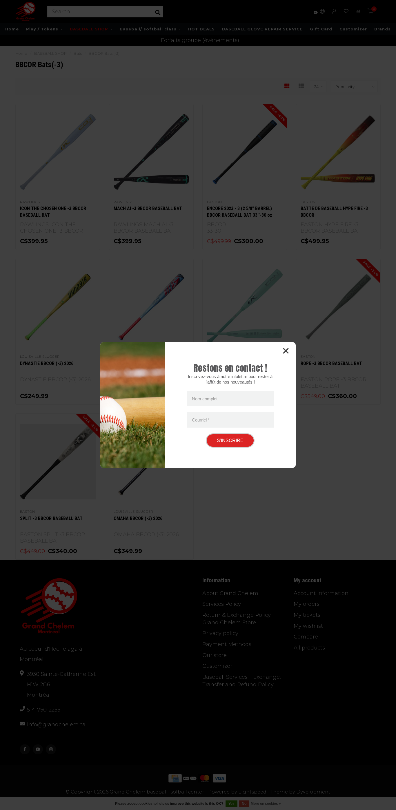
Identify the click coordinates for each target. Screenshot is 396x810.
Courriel (201, 420)
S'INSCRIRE (230, 440)
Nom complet (204, 398)
